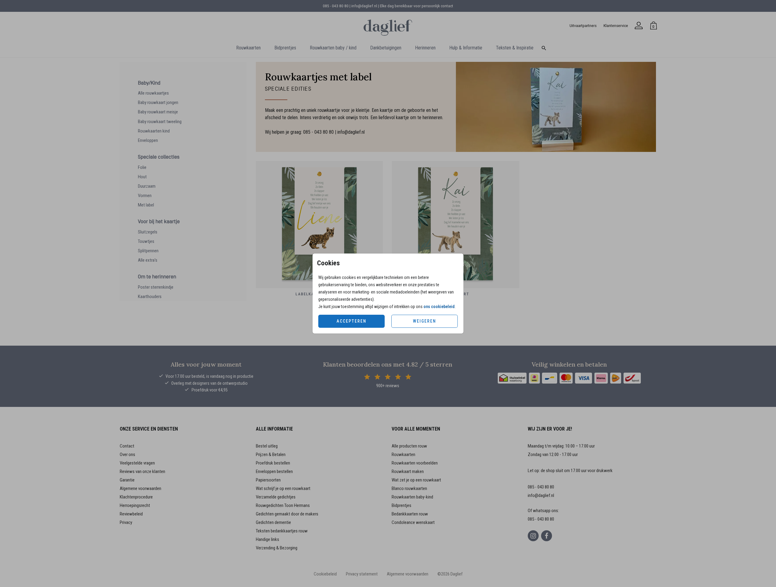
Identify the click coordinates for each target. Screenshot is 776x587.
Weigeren (424, 321)
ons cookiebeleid (439, 306)
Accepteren (351, 321)
